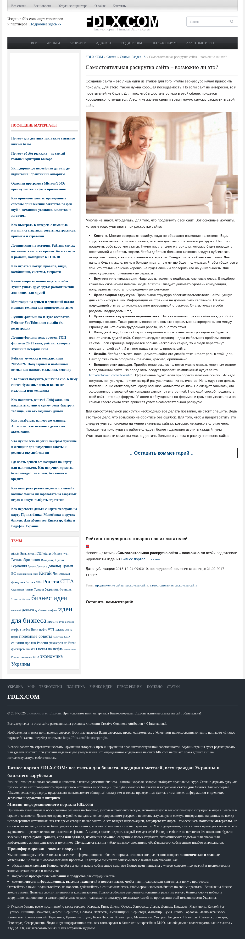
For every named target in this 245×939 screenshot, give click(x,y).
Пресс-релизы (129, 686)
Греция (32, 566)
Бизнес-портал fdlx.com (44, 713)
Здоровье (78, 43)
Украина (52, 588)
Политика (76, 686)
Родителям (131, 43)
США (67, 581)
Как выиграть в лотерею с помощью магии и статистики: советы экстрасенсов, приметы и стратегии (43, 230)
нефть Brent (30, 629)
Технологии (50, 686)
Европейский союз (27, 573)
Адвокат (104, 43)
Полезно (154, 686)
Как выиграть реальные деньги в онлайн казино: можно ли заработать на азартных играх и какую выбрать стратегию (44, 494)
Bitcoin (15, 553)
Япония (16, 599)
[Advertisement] (162, 497)
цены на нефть (50, 648)
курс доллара (66, 621)
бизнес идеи (49, 597)
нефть (16, 629)
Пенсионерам (164, 43)
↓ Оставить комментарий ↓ (161, 452)
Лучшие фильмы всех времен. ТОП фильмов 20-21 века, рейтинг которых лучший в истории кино (40, 343)
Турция (39, 589)
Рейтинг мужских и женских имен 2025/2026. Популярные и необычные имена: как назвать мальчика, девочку (41, 364)
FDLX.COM (23, 696)
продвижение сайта (109, 585)
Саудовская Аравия (22, 589)
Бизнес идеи (100, 686)
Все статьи (18, 5)
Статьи (173, 686)
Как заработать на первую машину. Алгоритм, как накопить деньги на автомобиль (38, 426)
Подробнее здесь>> (45, 23)
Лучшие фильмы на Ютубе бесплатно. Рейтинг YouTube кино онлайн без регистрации (40, 322)
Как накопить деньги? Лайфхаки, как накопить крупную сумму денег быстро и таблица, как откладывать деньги (42, 405)
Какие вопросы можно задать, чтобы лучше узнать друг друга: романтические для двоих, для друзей (42, 286)
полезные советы (35, 636)
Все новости (42, 5)
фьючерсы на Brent (62, 642)
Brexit (31, 553)
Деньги (53, 43)
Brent (23, 553)
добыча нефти (46, 610)
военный (16, 610)
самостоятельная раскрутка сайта (173, 585)
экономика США (29, 657)
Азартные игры (200, 43)
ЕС (13, 573)
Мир (31, 686)
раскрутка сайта (136, 585)
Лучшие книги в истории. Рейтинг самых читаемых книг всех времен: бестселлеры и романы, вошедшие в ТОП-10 (43, 251)
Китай (45, 573)
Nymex (57, 553)
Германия (19, 565)
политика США (61, 636)
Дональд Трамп (59, 565)
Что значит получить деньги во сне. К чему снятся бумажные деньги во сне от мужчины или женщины (44, 384)
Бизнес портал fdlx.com (140, 558)
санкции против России (29, 642)
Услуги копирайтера (72, 5)
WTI (65, 553)
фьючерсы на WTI (24, 649)
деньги (28, 610)
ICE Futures (43, 553)
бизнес (26, 599)
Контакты (119, 5)
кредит (52, 621)
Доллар (41, 566)
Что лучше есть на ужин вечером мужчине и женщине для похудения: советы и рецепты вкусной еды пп (44, 446)
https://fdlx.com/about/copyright (85, 737)
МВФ (39, 582)
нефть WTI (46, 629)
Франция (66, 589)
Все (34, 43)
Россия (51, 581)
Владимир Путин (52, 560)
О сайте (100, 5)
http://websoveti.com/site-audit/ (110, 375)
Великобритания (25, 559)
